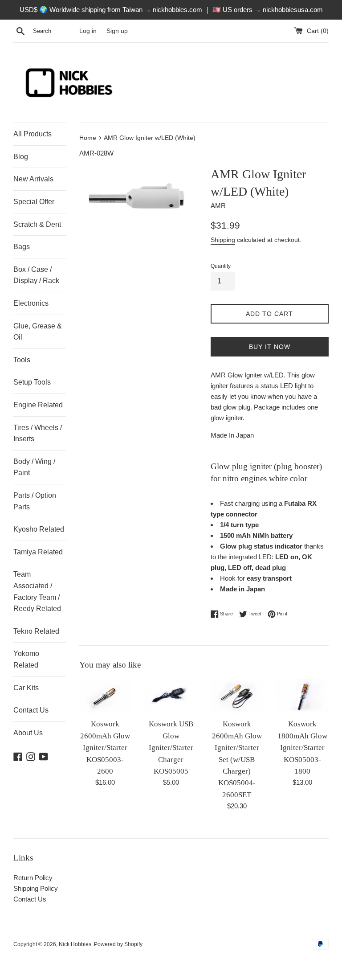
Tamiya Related (38, 552)
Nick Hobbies (75, 944)
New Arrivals (33, 179)
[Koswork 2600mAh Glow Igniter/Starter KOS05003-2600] (105, 696)
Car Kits (26, 688)
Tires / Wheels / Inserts (37, 433)
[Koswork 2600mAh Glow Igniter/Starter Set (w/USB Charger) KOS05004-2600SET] (237, 696)
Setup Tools (32, 382)
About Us (28, 733)
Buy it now (269, 346)
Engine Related (38, 405)
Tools (21, 360)
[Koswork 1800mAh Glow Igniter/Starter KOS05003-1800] (302, 696)
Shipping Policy (35, 888)
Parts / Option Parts (34, 501)
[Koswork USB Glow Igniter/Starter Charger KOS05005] (171, 696)
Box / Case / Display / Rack (36, 275)
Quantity (221, 266)
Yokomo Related (26, 659)
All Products (32, 134)
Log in (88, 31)
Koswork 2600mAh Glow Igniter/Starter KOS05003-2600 (105, 747)
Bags (21, 246)
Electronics (31, 303)
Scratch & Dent (37, 224)
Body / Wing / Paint (34, 467)
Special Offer (33, 201)
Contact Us (31, 710)
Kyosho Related (38, 529)
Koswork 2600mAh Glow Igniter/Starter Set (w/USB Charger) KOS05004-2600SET (237, 759)
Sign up (117, 31)
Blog (20, 156)
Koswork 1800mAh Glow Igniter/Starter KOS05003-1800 (302, 747)
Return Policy (33, 877)
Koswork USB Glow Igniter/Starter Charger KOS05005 (171, 747)
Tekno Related (36, 631)
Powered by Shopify (118, 944)
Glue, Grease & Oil (37, 331)
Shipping (223, 239)
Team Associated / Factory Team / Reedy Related (37, 591)
